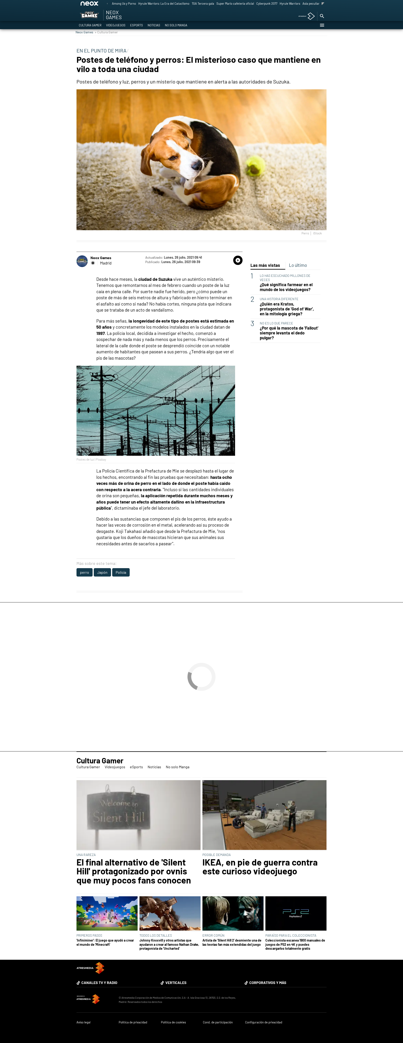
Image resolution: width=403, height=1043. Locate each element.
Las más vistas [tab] (265, 265)
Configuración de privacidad (263, 1022)
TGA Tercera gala (203, 3)
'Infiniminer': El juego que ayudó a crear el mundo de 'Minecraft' (105, 942)
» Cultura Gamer (106, 32)
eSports (136, 25)
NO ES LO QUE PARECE (276, 323)
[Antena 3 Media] (95, 999)
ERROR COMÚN (213, 935)
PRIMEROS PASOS (89, 935)
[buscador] (322, 16)
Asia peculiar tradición (317, 3)
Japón (102, 572)
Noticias (154, 25)
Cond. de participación (218, 1022)
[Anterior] (107, 4)
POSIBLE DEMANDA (216, 855)
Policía (121, 572)
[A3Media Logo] (90, 972)
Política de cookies (173, 1022)
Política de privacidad (133, 1022)
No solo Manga (176, 25)
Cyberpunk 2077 (266, 3)
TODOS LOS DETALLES (155, 935)
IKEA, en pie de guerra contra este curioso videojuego (260, 867)
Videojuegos (115, 25)
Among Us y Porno (124, 3)
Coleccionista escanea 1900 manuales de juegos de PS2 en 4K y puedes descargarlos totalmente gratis (295, 944)
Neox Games (84, 32)
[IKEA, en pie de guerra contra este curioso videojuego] (264, 815)
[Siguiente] (323, 4)
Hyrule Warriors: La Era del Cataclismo (163, 3)
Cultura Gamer (90, 25)
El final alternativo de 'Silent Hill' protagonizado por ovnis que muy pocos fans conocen (133, 871)
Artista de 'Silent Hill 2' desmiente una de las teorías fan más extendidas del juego (231, 942)
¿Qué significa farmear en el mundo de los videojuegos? (286, 287)
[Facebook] (92, 263)
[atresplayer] (305, 16)
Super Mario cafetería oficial (235, 3)
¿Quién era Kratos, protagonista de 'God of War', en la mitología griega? (287, 309)
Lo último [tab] (298, 265)
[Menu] (322, 25)
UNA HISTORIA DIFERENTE (279, 299)
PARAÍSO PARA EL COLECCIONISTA (290, 935)
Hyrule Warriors (290, 3)
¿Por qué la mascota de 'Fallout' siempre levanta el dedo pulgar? (289, 333)
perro (84, 572)
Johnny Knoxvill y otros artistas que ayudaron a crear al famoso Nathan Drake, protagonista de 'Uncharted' (169, 944)
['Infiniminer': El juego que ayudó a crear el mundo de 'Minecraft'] (107, 913)
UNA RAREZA (86, 855)
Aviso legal (83, 1022)
